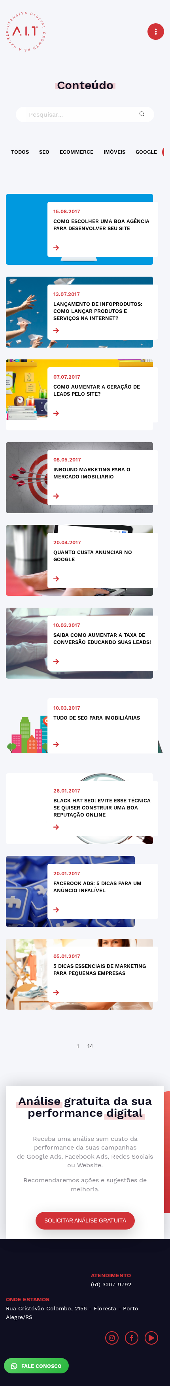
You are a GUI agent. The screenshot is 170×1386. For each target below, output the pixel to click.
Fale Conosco (41, 1366)
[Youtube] (151, 1338)
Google (146, 152)
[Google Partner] (45, 1338)
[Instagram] (112, 1338)
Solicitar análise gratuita (85, 1220)
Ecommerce (76, 152)
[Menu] (155, 31)
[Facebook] (131, 1338)
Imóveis (114, 152)
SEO (44, 152)
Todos (20, 152)
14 (90, 1046)
